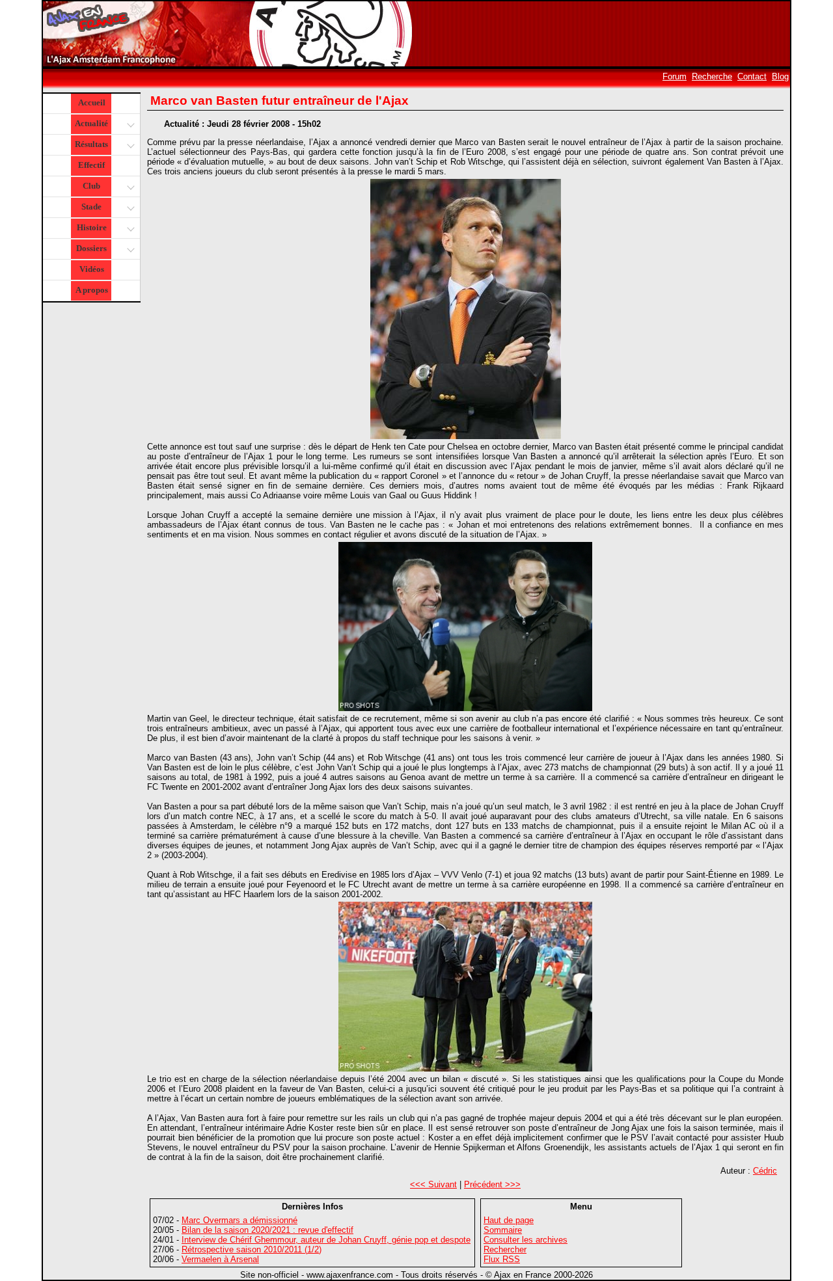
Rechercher (505, 1249)
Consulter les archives (525, 1240)
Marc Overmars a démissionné (239, 1220)
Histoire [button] (92, 227)
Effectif (91, 165)
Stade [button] (91, 206)
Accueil (91, 102)
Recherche (712, 76)
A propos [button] (91, 290)
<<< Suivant (433, 1184)
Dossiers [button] (91, 248)
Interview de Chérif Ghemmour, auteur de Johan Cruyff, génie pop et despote (326, 1240)
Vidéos (91, 269)
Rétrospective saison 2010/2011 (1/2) (251, 1249)
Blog (780, 76)
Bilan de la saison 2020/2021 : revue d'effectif (267, 1230)
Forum (674, 76)
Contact (752, 76)
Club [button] (91, 186)
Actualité (91, 123)
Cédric (765, 1171)
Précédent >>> (492, 1184)
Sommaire (503, 1230)
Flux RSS (502, 1259)
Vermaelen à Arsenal (220, 1259)
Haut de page (509, 1220)
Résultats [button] (91, 144)
